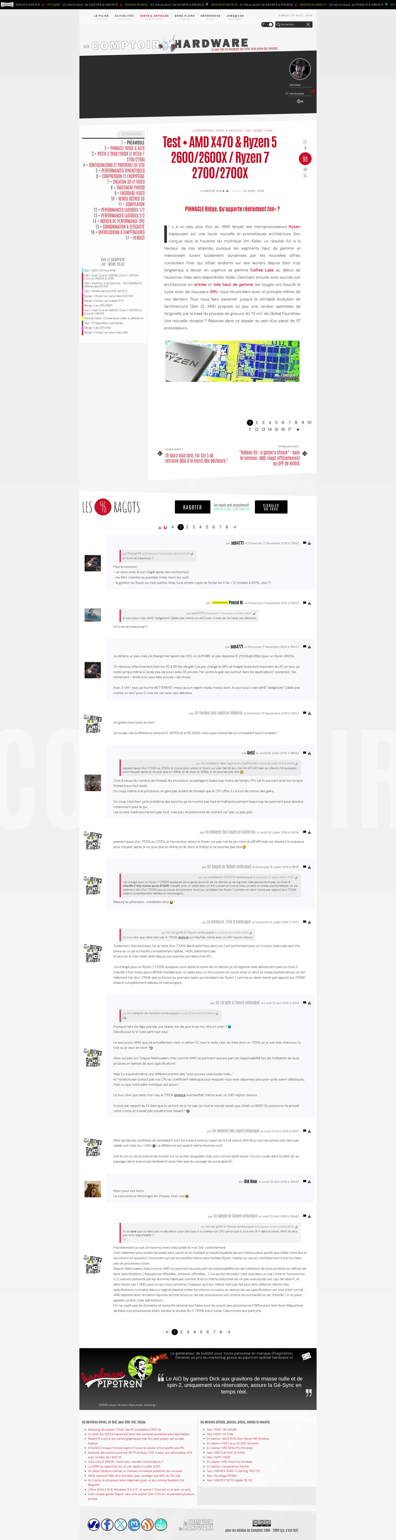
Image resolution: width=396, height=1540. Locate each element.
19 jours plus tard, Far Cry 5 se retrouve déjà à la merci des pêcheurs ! (196, 457)
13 (263, 429)
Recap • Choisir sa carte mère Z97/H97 (108, 296)
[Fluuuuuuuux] (147, 1525)
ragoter (192, 507)
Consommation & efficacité (124, 226)
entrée (200, 284)
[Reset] (308, 25)
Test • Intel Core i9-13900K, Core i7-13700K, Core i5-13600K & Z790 (111, 277)
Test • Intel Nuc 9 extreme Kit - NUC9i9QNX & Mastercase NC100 (112, 284)
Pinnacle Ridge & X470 (127, 148)
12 (256, 429)
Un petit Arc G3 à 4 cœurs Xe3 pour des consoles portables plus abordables (138, 1434)
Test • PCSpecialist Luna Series (103, 323)
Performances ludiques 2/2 (123, 215)
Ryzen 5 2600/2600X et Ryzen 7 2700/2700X (121, 156)
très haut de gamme (233, 284)
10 (309, 422)
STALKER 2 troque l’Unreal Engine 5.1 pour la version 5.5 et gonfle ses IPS (136, 1448)
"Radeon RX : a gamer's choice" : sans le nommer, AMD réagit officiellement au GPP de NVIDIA (269, 457)
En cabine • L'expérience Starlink (228, 1466)
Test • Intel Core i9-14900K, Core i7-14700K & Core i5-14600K (112, 311)
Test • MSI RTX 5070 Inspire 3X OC (229, 1480)
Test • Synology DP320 (222, 1476)
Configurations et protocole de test (117, 165)
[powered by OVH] (94, 1525)
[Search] (278, 25)
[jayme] (107, 1525)
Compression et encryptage (123, 176)
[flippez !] (134, 1525)
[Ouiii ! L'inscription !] (300, 69)
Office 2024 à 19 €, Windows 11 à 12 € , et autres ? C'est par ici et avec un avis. (139, 1489)
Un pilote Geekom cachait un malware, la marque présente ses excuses (135, 1471)
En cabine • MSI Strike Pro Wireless (230, 1448)
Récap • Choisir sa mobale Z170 (104, 301)
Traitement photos (131, 187)
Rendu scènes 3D (131, 198)
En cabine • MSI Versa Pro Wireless (229, 1462)
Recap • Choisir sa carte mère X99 (105, 332)
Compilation (135, 204)
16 (283, 429)
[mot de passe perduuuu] (300, 103)
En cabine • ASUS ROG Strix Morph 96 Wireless (238, 1438)
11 (250, 429)
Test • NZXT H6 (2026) (222, 1429)
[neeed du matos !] (161, 1525)
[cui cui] (120, 1525)
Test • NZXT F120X (218, 1457)
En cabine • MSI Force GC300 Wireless (233, 1443)
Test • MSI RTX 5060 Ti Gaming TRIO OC (233, 1471)
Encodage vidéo (132, 193)
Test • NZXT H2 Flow (220, 1434)
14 (270, 429)
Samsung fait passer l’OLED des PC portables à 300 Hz (124, 1429)
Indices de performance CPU (122, 221)
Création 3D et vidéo (129, 181)
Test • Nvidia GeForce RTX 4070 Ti (105, 291)
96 (305, 158)
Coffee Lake (262, 270)
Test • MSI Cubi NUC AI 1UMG (226, 1452)
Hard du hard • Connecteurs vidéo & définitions (114, 318)
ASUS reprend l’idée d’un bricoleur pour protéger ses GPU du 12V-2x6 (134, 1476)
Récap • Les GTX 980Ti (98, 305)
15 (276, 429)
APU (214, 291)
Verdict (139, 237)
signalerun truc (271, 507)
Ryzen (294, 226)
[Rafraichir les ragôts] (165, 527)
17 (289, 429)
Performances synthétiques (123, 170)
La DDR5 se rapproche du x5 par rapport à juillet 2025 (124, 1466)
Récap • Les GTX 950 (97, 328)
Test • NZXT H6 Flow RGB (100, 270)
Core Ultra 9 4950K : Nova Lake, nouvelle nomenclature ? (125, 1462)
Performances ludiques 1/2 (123, 209)
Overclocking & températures (121, 232)
